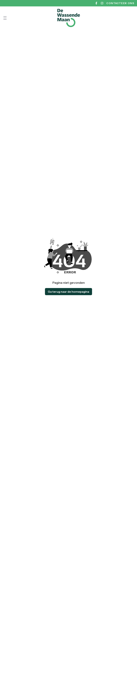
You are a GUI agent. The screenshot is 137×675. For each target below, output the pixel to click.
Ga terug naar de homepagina (68, 291)
